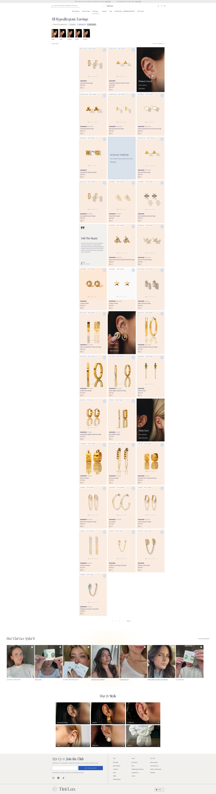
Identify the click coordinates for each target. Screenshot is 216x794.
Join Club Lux (154, 765)
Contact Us (135, 772)
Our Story (134, 762)
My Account (153, 762)
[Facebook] (58, 778)
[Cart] (164, 6)
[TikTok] (63, 778)
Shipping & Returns (137, 769)
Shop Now (142, 88)
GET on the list (91, 768)
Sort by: (155, 43)
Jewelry (115, 769)
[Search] (52, 5)
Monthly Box (117, 779)
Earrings (115, 762)
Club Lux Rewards (155, 769)
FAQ (133, 765)
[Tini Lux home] (64, 789)
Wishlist (152, 772)
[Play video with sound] (32, 647)
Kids (114, 772)
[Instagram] (53, 778)
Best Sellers (116, 765)
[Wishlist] (161, 6)
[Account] (158, 6)
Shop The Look (114, 350)
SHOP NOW (108, 1)
